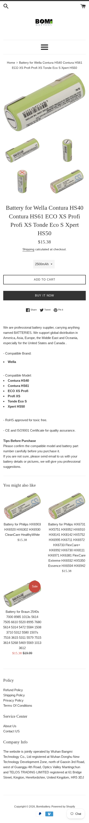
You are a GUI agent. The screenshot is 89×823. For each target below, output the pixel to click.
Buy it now (44, 295)
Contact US (11, 731)
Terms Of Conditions (17, 705)
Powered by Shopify (63, 806)
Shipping (28, 249)
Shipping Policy (14, 695)
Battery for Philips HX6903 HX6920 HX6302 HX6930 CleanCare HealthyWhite (22, 529)
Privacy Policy (13, 700)
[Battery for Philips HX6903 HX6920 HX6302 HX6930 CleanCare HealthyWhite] (22, 506)
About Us (9, 726)
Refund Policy (13, 690)
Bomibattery (43, 806)
